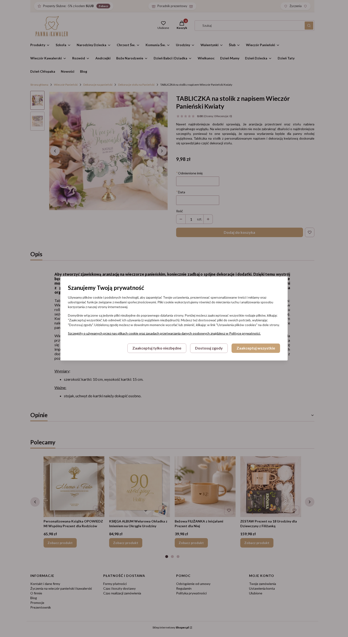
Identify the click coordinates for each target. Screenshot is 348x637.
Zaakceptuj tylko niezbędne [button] (156, 348)
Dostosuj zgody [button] (209, 348)
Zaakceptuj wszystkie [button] (255, 348)
